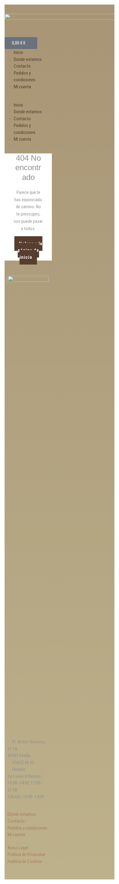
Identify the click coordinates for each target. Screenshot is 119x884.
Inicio (18, 52)
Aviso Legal (18, 848)
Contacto (22, 66)
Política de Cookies (25, 861)
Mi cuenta (22, 86)
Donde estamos (28, 59)
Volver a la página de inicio (30, 248)
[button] (28, 98)
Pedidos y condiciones (27, 828)
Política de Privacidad (26, 854)
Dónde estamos (22, 814)
